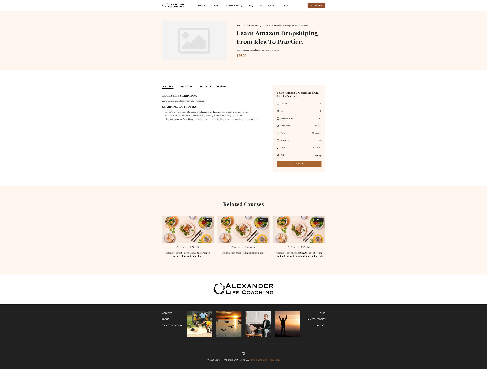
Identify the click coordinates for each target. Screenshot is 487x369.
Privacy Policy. (274, 359)
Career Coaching (254, 25)
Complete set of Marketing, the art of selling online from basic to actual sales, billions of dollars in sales (299, 256)
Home (239, 25)
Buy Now (299, 163)
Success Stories (266, 5)
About (216, 5)
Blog (251, 5)
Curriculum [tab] (186, 86)
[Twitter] (243, 353)
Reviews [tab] (221, 86)
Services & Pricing (233, 5)
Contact (284, 5)
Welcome (202, 5)
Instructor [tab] (204, 86)
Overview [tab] (167, 86)
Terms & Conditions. (258, 359)
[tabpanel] (215, 108)
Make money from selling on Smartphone (243, 252)
